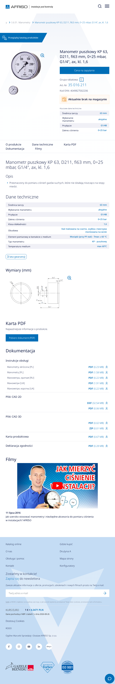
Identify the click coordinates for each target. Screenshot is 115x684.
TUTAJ (8, 602)
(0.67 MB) (96, 436)
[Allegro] (49, 646)
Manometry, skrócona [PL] (20, 366)
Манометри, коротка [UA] (20, 388)
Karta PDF (70, 144)
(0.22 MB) (96, 377)
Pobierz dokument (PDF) (22, 338)
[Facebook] (9, 646)
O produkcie (13, 144)
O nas (9, 551)
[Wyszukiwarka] (100, 7)
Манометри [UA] (16, 383)
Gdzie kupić (66, 544)
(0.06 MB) (96, 408)
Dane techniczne (42, 144)
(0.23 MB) (96, 367)
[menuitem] (26, 65)
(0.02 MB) (96, 423)
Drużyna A (65, 551)
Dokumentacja (15, 148)
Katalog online (13, 544)
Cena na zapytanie (84, 70)
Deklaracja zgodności (19, 445)
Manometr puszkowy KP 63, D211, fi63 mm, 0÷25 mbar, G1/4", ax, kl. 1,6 (71, 22)
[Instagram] (19, 646)
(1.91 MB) (96, 383)
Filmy (38, 148)
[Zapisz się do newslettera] (104, 593)
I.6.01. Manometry (20, 22)
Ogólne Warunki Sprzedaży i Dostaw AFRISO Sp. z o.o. (31, 635)
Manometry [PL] (15, 372)
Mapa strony (67, 558)
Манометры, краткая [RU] (20, 377)
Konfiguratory (67, 565)
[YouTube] (29, 646)
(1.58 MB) (96, 372)
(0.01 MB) (96, 428)
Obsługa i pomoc (15, 558)
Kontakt (10, 565)
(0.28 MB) (96, 446)
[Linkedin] (39, 646)
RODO (9, 628)
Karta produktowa (17, 436)
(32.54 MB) (95, 403)
